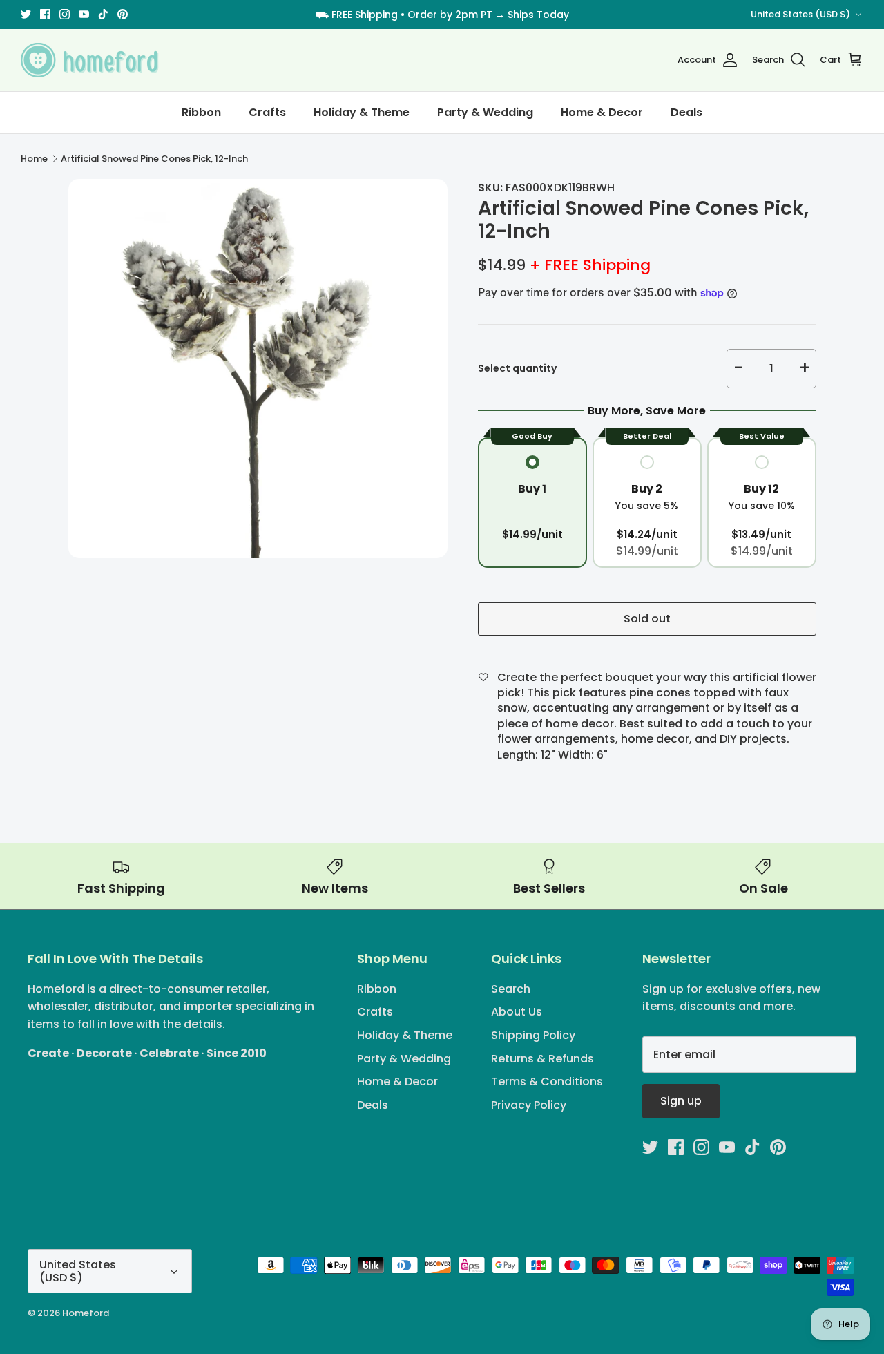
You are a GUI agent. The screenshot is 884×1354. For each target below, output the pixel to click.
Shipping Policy (533, 1035)
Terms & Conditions (547, 1081)
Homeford (85, 1312)
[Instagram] (64, 14)
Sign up (681, 1101)
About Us (516, 1012)
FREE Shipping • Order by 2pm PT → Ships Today (450, 14)
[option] (258, 368)
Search (510, 989)
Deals (686, 112)
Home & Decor (602, 112)
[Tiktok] (103, 14)
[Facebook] (45, 14)
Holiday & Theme (362, 112)
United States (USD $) (800, 14)
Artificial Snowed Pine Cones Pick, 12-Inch (154, 158)
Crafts (267, 112)
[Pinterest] (122, 14)
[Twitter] (26, 14)
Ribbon (201, 112)
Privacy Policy (528, 1105)
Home (34, 158)
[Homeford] (90, 60)
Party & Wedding (485, 112)
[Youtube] (84, 14)
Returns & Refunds (542, 1059)
